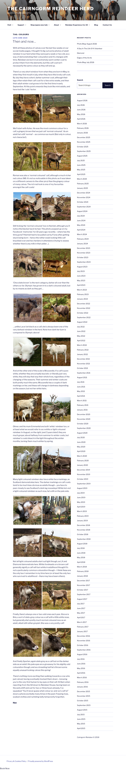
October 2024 (82, 202)
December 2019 (83, 470)
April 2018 (81, 562)
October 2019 (82, 479)
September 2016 (83, 650)
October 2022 (82, 313)
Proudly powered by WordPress (40, 761)
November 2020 (83, 419)
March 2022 (82, 345)
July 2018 (81, 548)
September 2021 (83, 373)
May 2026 (81, 114)
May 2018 (81, 557)
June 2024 (81, 220)
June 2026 (81, 110)
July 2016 (81, 659)
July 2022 (81, 327)
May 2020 (81, 447)
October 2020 (82, 424)
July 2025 (81, 160)
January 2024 (82, 244)
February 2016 (82, 682)
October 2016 (82, 645)
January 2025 (82, 188)
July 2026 (81, 105)
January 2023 (82, 299)
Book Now (5, 768)
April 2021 (81, 396)
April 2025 (81, 174)
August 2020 (82, 433)
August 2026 (82, 100)
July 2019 (81, 493)
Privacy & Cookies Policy (16, 761)
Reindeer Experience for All (76, 25)
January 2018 (82, 576)
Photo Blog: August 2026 (87, 44)
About (56, 25)
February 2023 (83, 294)
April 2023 (81, 285)
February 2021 (82, 405)
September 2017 (83, 594)
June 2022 (81, 331)
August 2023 (82, 267)
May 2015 (81, 724)
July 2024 (81, 216)
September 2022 (83, 317)
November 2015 (83, 696)
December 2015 (83, 691)
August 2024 (82, 211)
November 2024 (83, 197)
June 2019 (81, 497)
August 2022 (82, 322)
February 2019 (82, 516)
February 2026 (83, 128)
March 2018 (82, 567)
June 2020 (81, 442)
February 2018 (82, 571)
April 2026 (81, 119)
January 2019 (82, 520)
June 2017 (81, 608)
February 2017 (82, 627)
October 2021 (82, 368)
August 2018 (82, 544)
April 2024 (81, 230)
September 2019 (83, 484)
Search (80, 80)
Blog (96, 25)
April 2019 (81, 507)
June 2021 (81, 387)
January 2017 (82, 631)
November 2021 (83, 364)
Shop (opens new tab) (39, 25)
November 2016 (83, 640)
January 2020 (82, 465)
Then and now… (24, 41)
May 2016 (81, 668)
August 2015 (82, 710)
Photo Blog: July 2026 (85, 62)
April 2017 (81, 617)
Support (21, 25)
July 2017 (80, 604)
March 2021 (82, 400)
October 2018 (82, 534)
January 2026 (82, 133)
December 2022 (83, 304)
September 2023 (84, 262)
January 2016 (82, 687)
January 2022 (82, 354)
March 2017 (82, 622)
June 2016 (81, 664)
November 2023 (83, 253)
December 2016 (83, 636)
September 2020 (84, 428)
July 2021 (80, 382)
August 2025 (82, 156)
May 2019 (81, 502)
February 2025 (83, 183)
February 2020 (83, 460)
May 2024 (81, 225)
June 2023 (81, 276)
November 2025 (83, 142)
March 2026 (82, 123)
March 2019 (82, 511)
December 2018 (83, 525)
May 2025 (81, 170)
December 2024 (83, 193)
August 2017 (82, 599)
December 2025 (83, 137)
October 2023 (82, 257)
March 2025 (82, 179)
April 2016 (81, 673)
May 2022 (81, 336)
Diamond (80, 53)
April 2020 (81, 451)
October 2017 (82, 590)
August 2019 (82, 488)
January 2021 (82, 410)
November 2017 (83, 585)
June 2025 (81, 165)
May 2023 (81, 280)
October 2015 (82, 700)
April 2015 (81, 728)
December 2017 (83, 580)
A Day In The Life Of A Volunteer (89, 48)
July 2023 (81, 271)
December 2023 (83, 248)
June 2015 (81, 719)
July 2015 (81, 714)
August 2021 (82, 377)
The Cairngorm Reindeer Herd (50, 8)
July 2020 (81, 437)
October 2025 (82, 147)
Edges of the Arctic (84, 58)
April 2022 (81, 340)
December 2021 (83, 359)
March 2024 (82, 234)
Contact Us (107, 25)
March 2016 (82, 677)
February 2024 (83, 239)
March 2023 (82, 290)
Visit (9, 25)
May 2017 (81, 613)
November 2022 (83, 308)
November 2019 (83, 474)
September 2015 (83, 705)
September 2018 (83, 539)
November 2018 (83, 530)
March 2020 (82, 456)
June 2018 (81, 553)
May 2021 (81, 391)
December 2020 (83, 414)
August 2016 (82, 654)
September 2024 (84, 207)
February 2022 (82, 350)
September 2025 (84, 151)
